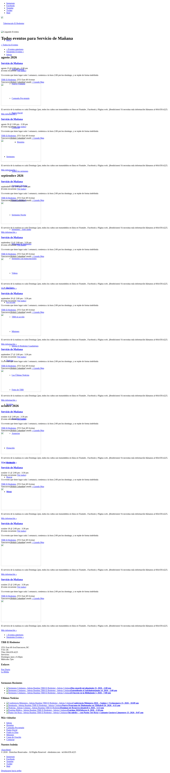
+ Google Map (38, 82)
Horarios (10, 725)
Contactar (10, 739)
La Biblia (5, 672)
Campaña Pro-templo (15, 728)
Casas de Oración (13, 737)
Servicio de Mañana (12, 63)
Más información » (9, 114)
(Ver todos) (21, 71)
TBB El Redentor (8, 80)
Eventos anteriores (14, 49)
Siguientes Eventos (15, 52)
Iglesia (9, 723)
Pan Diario (5, 669)
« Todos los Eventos (9, 45)
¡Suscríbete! (6, 750)
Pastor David (11, 730)
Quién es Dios (12, 732)
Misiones (10, 735)
